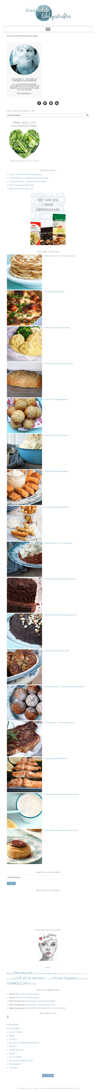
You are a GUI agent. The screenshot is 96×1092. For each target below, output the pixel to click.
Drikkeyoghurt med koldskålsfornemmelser (62, 794)
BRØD (11, 1036)
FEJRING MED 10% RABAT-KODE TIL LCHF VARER (45, 1008)
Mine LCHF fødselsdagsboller (56, 399)
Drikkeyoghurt (62, 973)
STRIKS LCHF (17, 983)
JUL (81, 973)
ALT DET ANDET (16, 1032)
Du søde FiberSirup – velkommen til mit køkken (27, 181)
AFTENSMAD (14, 1028)
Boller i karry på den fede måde (21, 185)
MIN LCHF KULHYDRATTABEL (21, 1061)
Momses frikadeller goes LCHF (21, 188)
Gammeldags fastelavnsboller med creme (61, 830)
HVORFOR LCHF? (16, 1050)
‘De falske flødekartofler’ (54, 292)
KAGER (12, 1053)
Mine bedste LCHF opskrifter (48, 12)
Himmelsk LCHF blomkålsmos (57, 435)
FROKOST (13, 1046)
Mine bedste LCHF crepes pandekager (60, 256)
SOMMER (85, 979)
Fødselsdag (77, 973)
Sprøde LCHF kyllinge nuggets (57, 471)
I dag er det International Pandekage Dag (25, 174)
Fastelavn (70, 973)
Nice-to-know (48, 979)
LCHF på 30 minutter (29, 978)
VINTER (32, 984)
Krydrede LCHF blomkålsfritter (57, 507)
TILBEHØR (13, 1068)
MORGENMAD (15, 1064)
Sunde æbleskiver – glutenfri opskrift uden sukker (28, 178)
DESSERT (13, 1039)
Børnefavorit (23, 973)
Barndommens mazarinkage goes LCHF (61, 615)
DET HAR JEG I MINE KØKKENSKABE (24, 1043)
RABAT (79, 979)
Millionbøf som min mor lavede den (59, 543)
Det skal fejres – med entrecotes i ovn (60, 722)
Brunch (10, 973)
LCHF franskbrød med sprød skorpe (59, 363)
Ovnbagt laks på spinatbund (56, 758)
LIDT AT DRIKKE (15, 1057)
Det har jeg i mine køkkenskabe (45, 973)
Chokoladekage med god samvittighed (60, 579)
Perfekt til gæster (65, 978)
